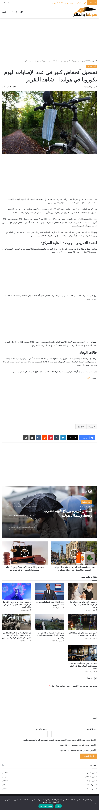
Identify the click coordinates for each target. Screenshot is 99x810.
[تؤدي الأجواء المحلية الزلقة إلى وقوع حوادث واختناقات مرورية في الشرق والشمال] (49, 622)
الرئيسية (92, 61)
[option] (49, 512)
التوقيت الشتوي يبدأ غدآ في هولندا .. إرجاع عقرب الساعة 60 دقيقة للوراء (66, 513)
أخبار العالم (91, 773)
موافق (58, 806)
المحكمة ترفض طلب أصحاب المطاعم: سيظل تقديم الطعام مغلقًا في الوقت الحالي (82, 666)
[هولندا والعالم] (85, 12)
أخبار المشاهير (90, 777)
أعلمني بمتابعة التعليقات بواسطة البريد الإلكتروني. (77, 745)
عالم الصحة (91, 785)
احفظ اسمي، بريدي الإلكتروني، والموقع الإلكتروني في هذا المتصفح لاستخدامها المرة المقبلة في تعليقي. (59, 740)
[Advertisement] (49, 39)
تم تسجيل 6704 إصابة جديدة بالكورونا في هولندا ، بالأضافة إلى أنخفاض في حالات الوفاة (17, 604)
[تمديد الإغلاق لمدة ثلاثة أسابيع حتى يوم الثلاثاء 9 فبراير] (49, 591)
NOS (88, 378)
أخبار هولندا (84, 61)
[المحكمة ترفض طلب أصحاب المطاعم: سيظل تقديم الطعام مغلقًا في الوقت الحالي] (82, 653)
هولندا (79, 426)
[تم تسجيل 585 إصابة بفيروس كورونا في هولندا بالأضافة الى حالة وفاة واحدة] (82, 591)
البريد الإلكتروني (91, 729)
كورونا (91, 426)
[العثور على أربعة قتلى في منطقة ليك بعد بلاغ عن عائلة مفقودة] (82, 622)
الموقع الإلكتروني (42, 729)
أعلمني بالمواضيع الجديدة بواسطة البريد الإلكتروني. (77, 750)
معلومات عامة (90, 789)
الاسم (94, 718)
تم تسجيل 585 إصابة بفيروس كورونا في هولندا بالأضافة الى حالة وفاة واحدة (83, 604)
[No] (95, 803)
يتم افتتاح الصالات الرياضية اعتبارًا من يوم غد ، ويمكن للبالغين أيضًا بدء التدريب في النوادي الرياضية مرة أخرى (16, 635)
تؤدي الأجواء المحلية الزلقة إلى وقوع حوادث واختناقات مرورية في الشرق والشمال (50, 635)
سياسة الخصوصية (46, 806)
